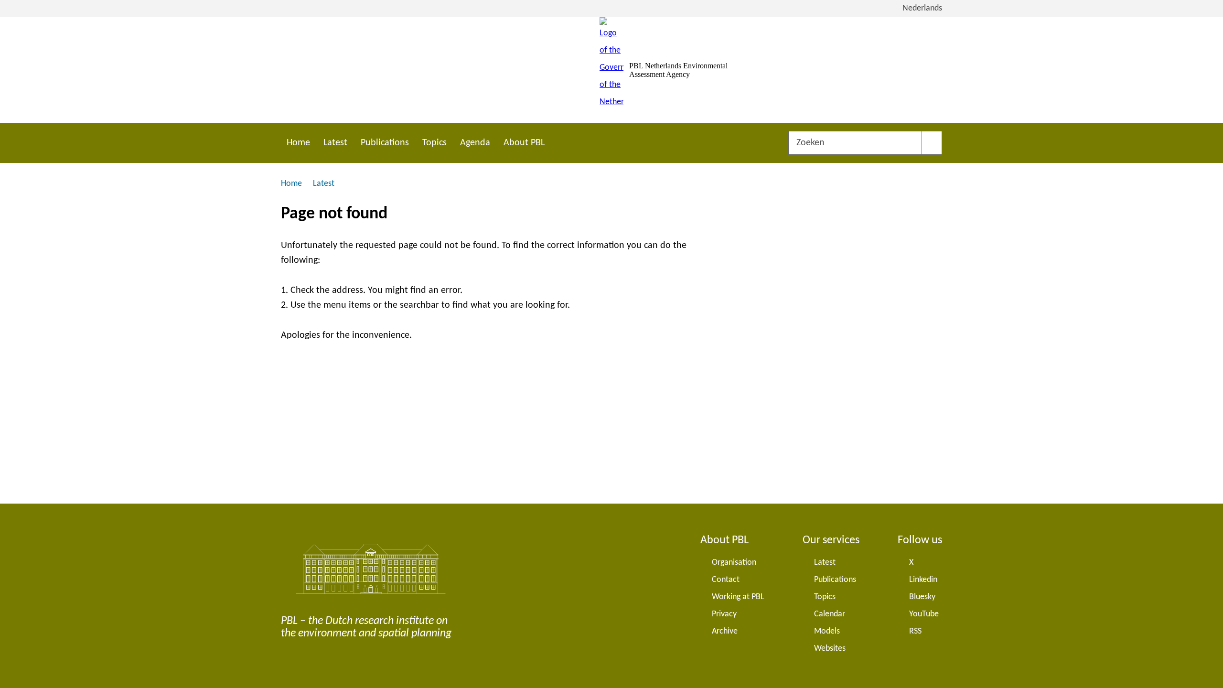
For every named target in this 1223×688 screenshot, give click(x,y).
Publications (385, 143)
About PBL (524, 143)
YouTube (924, 614)
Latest (335, 143)
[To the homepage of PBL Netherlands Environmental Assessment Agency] (611, 70)
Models (827, 631)
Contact (726, 579)
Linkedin (923, 579)
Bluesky (922, 597)
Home (298, 143)
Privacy (724, 614)
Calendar (829, 614)
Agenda (475, 143)
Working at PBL (738, 597)
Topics (434, 143)
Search (932, 143)
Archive (725, 631)
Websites (830, 648)
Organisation (734, 562)
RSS (915, 631)
